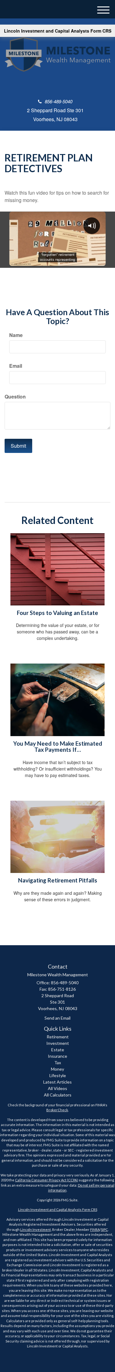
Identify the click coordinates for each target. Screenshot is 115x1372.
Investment (57, 1043)
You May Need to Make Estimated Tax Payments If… (57, 746)
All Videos (57, 1088)
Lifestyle (57, 1075)
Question (15, 396)
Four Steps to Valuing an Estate (57, 612)
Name (16, 335)
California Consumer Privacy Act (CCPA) (46, 1180)
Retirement (58, 1036)
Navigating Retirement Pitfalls (57, 880)
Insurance (57, 1056)
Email (15, 366)
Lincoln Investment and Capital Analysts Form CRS (57, 31)
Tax (57, 1062)
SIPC (104, 1229)
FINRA (95, 1229)
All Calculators (57, 1094)
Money (57, 1069)
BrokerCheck (57, 1110)
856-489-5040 (58, 101)
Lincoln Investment (35, 1229)
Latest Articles (57, 1082)
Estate (57, 1049)
